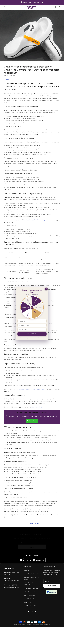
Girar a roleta (32, 334)
